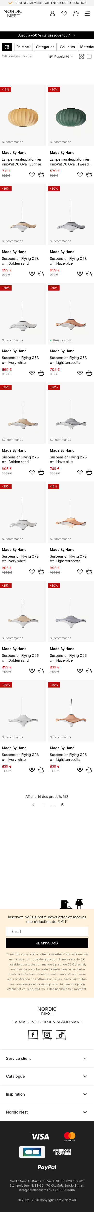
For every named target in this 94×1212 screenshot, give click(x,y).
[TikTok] (61, 1034)
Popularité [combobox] (61, 56)
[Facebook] (33, 1034)
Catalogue (15, 1076)
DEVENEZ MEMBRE (28, 3)
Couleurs (67, 47)
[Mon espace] (52, 13)
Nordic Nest (17, 1112)
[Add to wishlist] (32, 175)
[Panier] (75, 13)
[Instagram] (47, 1034)
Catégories (45, 47)
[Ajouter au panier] (41, 174)
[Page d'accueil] (13, 13)
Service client (18, 1058)
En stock (23, 47)
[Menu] (87, 13)
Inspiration (15, 1094)
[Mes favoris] (64, 13)
